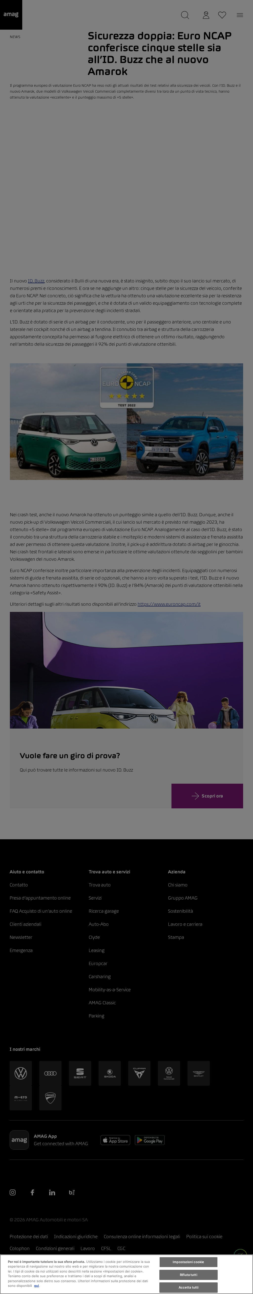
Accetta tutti (189, 1287)
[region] (126, 1274)
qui (36, 1286)
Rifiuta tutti (188, 1275)
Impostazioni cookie (188, 1262)
